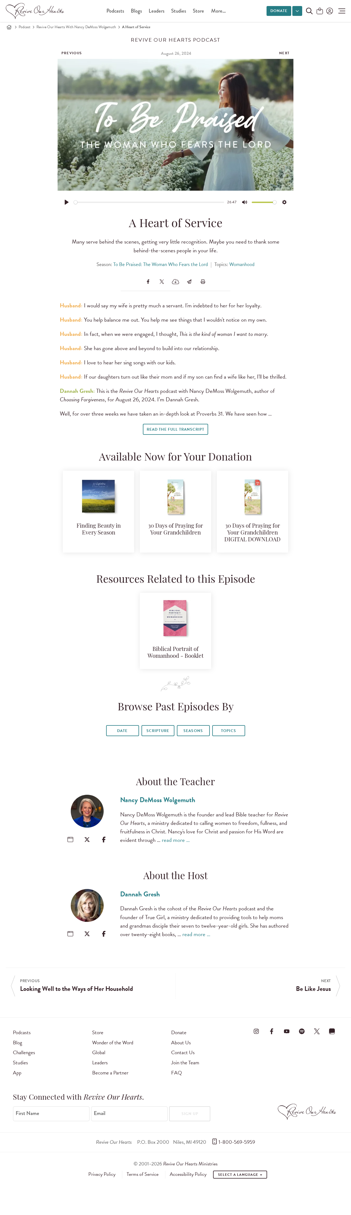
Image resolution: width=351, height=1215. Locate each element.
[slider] (149, 202)
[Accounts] (329, 11)
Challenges (24, 1052)
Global (98, 1052)
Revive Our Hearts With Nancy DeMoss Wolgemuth (76, 27)
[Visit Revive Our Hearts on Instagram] (256, 1031)
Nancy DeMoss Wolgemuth (157, 800)
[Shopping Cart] (319, 11)
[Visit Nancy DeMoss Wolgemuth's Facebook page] (104, 839)
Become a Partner (110, 1073)
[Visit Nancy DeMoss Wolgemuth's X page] (87, 839)
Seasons (193, 731)
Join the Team (185, 1063)
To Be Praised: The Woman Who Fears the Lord (160, 264)
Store (198, 11)
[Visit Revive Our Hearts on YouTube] (287, 1031)
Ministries (190, 1163)
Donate (278, 11)
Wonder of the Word (112, 1043)
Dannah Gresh (140, 894)
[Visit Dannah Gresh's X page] (87, 934)
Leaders (157, 11)
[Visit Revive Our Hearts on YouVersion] (332, 1031)
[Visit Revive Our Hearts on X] (317, 1031)
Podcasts (115, 11)
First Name (27, 1113)
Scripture (157, 731)
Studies (178, 11)
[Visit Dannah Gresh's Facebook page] (104, 934)
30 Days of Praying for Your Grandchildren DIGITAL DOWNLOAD (252, 533)
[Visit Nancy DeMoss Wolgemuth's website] (70, 839)
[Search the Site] (309, 11)
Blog (17, 1043)
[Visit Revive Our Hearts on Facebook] (271, 1031)
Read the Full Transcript (175, 429)
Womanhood (241, 264)
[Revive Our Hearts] (36, 11)
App (17, 1073)
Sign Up (190, 1114)
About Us (181, 1043)
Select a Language (238, 1174)
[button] (340, 11)
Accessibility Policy (188, 1174)
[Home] (9, 27)
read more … (176, 840)
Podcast (24, 27)
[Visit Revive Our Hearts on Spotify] (302, 1031)
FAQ (176, 1073)
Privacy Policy (101, 1174)
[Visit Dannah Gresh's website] (70, 934)
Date (122, 731)
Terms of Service (142, 1174)
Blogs (136, 11)
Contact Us (183, 1052)
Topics (228, 731)
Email (99, 1113)
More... (218, 11)
